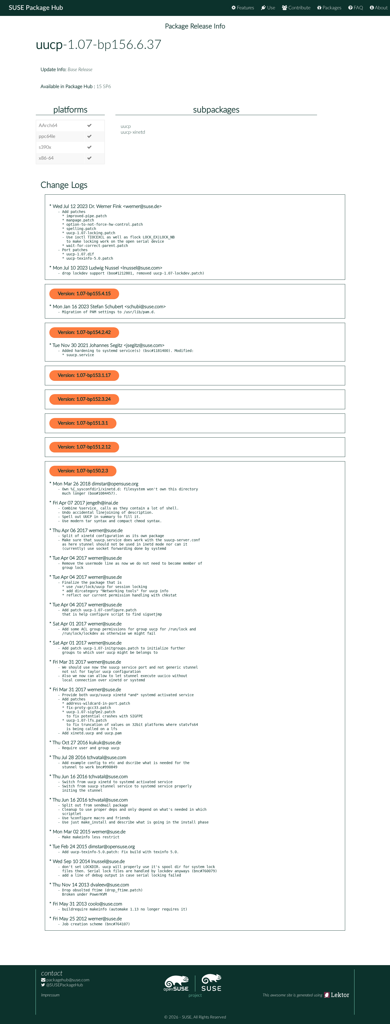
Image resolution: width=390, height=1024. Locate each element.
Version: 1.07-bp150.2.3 (83, 471)
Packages (331, 8)
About (381, 8)
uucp (49, 44)
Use (270, 8)
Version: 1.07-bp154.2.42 (84, 332)
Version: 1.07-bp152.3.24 (84, 399)
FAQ (357, 8)
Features (245, 8)
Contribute (298, 8)
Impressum (50, 995)
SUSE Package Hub (36, 8)
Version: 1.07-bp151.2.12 (84, 447)
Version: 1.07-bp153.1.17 (84, 375)
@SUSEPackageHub (64, 985)
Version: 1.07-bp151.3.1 (83, 423)
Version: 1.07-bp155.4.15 (84, 293)
